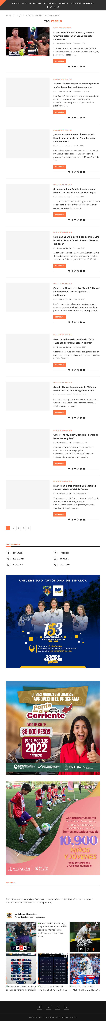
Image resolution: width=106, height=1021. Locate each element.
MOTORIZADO (88, 3)
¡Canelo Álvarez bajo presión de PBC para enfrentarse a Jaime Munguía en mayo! (74, 388)
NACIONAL (37, 3)
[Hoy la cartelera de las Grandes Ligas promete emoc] (21, 969)
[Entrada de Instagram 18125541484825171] (85, 937)
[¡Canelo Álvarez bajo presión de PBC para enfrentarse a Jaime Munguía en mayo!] (28, 396)
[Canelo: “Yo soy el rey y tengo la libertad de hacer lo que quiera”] (28, 443)
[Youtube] (58, 7)
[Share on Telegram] (81, 66)
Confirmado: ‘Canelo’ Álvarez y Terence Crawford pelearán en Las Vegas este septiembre (73, 36)
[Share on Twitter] (75, 66)
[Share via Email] (84, 66)
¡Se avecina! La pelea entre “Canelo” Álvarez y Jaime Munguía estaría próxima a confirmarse (76, 291)
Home (8, 15)
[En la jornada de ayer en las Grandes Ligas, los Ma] (85, 969)
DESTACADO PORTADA (62, 28)
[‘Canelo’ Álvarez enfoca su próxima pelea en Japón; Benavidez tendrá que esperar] (28, 92)
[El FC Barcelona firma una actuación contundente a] (21, 937)
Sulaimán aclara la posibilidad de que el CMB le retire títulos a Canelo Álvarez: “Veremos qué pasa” (76, 240)
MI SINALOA (63, 3)
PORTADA (16, 3)
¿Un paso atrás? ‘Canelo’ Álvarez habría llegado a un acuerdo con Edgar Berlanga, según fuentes (74, 138)
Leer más (59, 61)
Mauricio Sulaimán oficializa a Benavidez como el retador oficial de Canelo (74, 487)
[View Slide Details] (53, 621)
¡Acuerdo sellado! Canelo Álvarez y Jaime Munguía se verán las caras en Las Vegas (74, 190)
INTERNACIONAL (50, 3)
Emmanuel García (64, 44)
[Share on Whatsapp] (78, 66)
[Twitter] (51, 7)
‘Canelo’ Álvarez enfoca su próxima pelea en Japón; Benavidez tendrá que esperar (76, 85)
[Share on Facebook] (72, 66)
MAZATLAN (26, 3)
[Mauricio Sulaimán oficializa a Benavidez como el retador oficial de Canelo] (28, 494)
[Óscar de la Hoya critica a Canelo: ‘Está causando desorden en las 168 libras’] (28, 348)
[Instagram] (54, 7)
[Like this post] (69, 66)
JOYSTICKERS (76, 3)
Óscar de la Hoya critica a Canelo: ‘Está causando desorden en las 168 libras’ (73, 340)
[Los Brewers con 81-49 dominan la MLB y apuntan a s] (53, 969)
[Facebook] (47, 7)
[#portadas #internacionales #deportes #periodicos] (53, 937)
